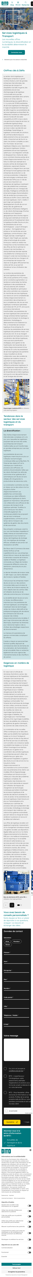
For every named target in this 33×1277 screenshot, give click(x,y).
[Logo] (5, 4)
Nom (6, 961)
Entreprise (8, 970)
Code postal (8, 997)
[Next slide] (12, 905)
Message (7, 1041)
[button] (21, 905)
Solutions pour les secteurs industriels (15, 59)
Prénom (7, 952)
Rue (6, 979)
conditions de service (16, 1071)
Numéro (7, 988)
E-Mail (6, 1024)
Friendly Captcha (28, 1113)
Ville (6, 1006)
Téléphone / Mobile (11, 1015)
